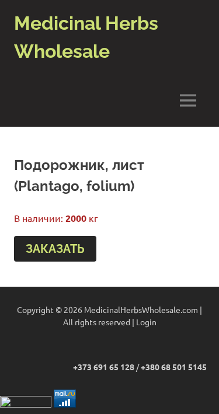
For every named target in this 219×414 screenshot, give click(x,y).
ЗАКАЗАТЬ (55, 249)
